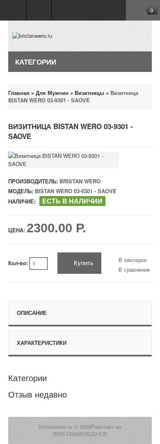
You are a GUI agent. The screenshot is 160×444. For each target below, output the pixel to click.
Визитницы (89, 93)
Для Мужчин (52, 93)
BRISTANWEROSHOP (80, 434)
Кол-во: (19, 263)
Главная (19, 93)
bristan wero (80, 181)
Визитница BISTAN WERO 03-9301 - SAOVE (73, 96)
